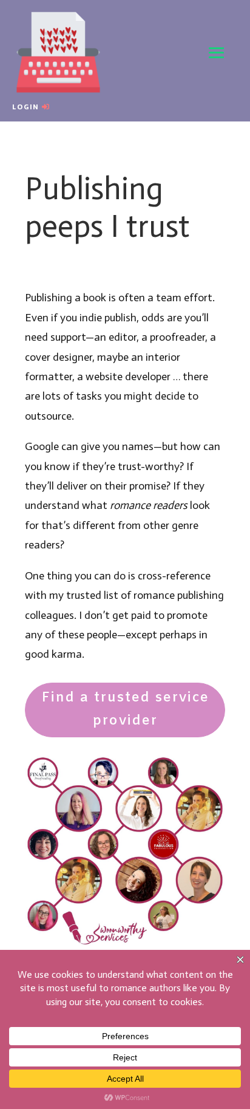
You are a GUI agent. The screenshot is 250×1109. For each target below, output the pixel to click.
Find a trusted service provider (125, 709)
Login (25, 107)
